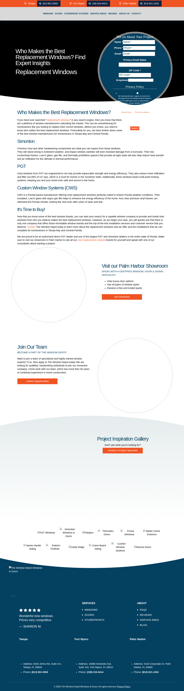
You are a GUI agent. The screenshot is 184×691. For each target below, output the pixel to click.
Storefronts (94, 620)
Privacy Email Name (134, 60)
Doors (59, 13)
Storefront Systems (76, 13)
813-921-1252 (151, 3)
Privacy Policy (126, 112)
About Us (124, 13)
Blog (143, 625)
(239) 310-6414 (95, 672)
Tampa (31, 3)
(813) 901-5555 (40, 672)
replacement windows (58, 120)
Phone (118, 47)
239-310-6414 (99, 3)
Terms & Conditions (142, 112)
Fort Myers (79, 3)
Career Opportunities (37, 381)
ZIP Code (135, 70)
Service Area (149, 620)
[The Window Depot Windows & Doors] (14, 20)
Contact (136, 13)
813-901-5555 (50, 3)
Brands (112, 13)
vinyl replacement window (91, 240)
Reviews (146, 615)
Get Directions (122, 296)
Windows (48, 13)
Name (118, 42)
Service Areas (98, 13)
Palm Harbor (129, 3)
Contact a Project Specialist (123, 450)
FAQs (143, 609)
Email (119, 53)
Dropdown (122, 80)
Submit (135, 128)
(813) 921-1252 (150, 672)
